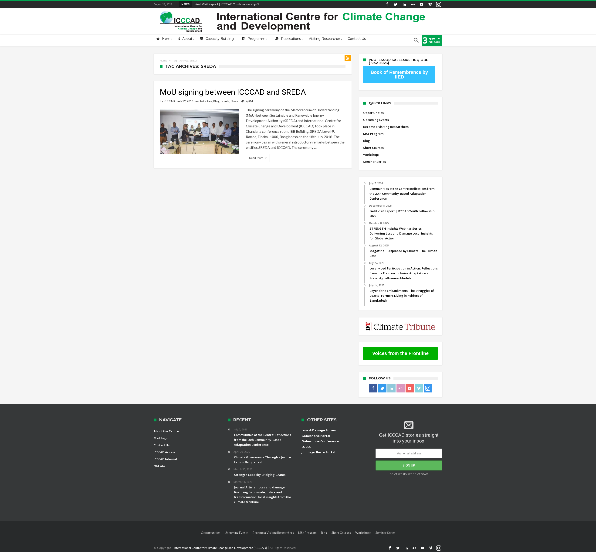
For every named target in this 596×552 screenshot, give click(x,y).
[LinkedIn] (404, 4)
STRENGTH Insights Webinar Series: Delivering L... (227, 4)
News (234, 101)
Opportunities (373, 113)
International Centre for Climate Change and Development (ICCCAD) (220, 548)
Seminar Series (374, 162)
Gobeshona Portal (315, 436)
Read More (256, 158)
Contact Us (161, 445)
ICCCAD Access (164, 452)
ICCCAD (169, 101)
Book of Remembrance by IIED (399, 74)
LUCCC (306, 447)
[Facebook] (387, 4)
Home (163, 60)
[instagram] (438, 4)
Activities (206, 101)
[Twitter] (395, 4)
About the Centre (166, 431)
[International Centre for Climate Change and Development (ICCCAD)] (293, 9)
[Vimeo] (430, 4)
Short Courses (373, 148)
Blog (216, 101)
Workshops (371, 155)
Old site (159, 466)
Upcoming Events (376, 120)
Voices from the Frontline (400, 353)
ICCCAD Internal (165, 459)
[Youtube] (421, 4)
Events (224, 101)
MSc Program (373, 134)
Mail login (161, 438)
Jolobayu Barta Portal (318, 452)
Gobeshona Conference (320, 441)
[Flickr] (413, 4)
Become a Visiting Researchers (386, 127)
